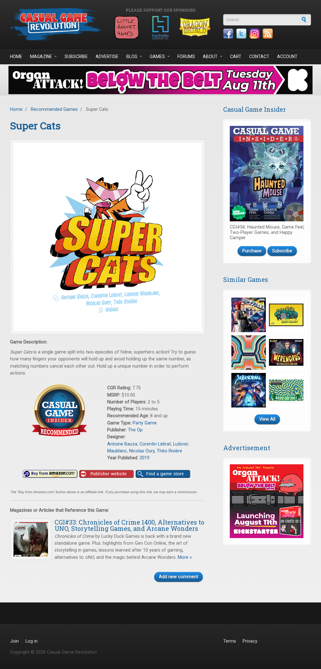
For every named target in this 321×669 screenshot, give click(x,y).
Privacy (250, 641)
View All (267, 419)
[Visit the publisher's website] (106, 474)
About (210, 56)
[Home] (57, 24)
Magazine (41, 56)
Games (157, 56)
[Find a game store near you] (163, 474)
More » (184, 557)
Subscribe (76, 56)
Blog (131, 56)
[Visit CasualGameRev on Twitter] (241, 34)
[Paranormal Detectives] (248, 390)
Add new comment (178, 577)
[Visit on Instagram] (255, 34)
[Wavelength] (248, 352)
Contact (259, 56)
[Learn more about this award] (58, 410)
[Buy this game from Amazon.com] (50, 474)
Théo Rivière (169, 451)
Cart (235, 56)
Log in (31, 641)
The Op (135, 430)
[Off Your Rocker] (286, 315)
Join (14, 641)
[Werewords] (286, 352)
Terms (229, 641)
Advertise (107, 56)
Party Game (145, 423)
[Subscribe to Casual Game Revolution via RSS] (268, 34)
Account (287, 56)
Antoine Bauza (122, 444)
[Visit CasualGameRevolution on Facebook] (228, 34)
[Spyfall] (248, 315)
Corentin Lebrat (155, 444)
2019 (144, 458)
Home (16, 56)
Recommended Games (54, 109)
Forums (186, 56)
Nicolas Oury (142, 451)
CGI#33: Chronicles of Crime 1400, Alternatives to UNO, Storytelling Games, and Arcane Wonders (129, 525)
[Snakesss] (286, 390)
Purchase (251, 251)
